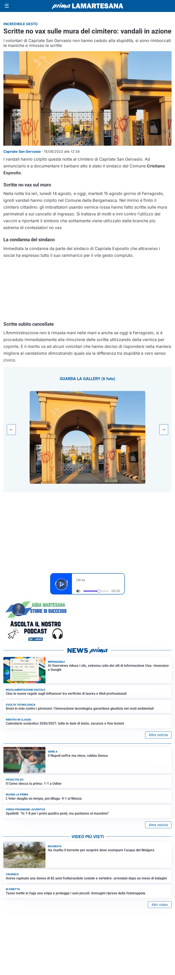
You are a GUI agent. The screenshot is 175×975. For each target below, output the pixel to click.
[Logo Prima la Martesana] (87, 6)
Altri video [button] (160, 904)
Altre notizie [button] (158, 735)
